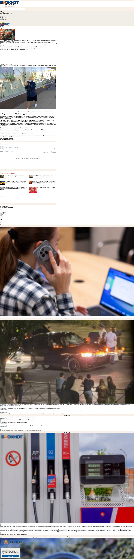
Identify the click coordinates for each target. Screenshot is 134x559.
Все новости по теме (4, 41)
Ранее (12, 151)
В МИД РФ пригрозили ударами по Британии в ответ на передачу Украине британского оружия (78, 404)
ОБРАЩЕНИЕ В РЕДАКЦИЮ (6, 13)
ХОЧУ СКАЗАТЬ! (3, 19)
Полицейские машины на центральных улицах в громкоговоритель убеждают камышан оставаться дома (22, 111)
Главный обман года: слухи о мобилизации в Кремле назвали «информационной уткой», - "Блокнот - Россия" (47, 526)
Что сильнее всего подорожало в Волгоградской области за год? (54, 530)
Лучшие (7, 151)
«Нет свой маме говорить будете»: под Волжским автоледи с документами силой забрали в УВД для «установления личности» (23, 529)
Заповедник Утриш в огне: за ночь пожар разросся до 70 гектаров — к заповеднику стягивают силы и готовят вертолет (22, 430)
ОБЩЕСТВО (2, 15)
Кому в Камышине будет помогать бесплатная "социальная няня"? (121, 526)
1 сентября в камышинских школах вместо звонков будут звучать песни (71, 531)
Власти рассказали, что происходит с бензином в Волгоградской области (14, 523)
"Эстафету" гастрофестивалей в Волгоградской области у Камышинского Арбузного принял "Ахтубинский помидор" (21, 530)
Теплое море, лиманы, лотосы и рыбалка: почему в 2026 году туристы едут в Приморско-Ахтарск (18, 419)
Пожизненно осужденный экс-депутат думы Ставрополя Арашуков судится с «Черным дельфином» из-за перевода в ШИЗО (23, 427)
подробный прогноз (4, 207)
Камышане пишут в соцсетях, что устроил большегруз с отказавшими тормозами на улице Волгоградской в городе (88, 526)
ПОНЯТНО (10, 556)
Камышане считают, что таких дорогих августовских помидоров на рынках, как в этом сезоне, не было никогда (55, 537)
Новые (1, 151)
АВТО (7, 24)
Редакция (2, 28)
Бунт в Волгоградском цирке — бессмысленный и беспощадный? (13, 526)
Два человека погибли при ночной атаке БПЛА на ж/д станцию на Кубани (14, 534)
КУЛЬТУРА (2, 12)
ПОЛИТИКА (2, 16)
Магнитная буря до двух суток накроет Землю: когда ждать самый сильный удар (46, 404)
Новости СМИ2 (3, 196)
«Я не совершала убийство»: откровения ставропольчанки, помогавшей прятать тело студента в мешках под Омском (22, 413)
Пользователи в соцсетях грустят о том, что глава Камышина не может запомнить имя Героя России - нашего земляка (25, 42)
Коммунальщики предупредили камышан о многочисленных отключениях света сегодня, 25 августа (40, 531)
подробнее (10, 207)
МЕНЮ (1, 11)
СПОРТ (1, 18)
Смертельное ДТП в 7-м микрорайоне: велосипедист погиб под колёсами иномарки (16, 404)
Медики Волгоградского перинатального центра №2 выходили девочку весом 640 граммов (114, 529)
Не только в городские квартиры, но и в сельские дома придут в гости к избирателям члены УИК (18, 537)
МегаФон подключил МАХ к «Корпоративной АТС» (8, 317)
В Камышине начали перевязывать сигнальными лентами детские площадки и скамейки (19, 112)
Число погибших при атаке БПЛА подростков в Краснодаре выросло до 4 (14, 422)
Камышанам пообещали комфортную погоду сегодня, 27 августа (55, 413)
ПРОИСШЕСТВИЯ (4, 17)
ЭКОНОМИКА (3, 20)
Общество (2, 64)
